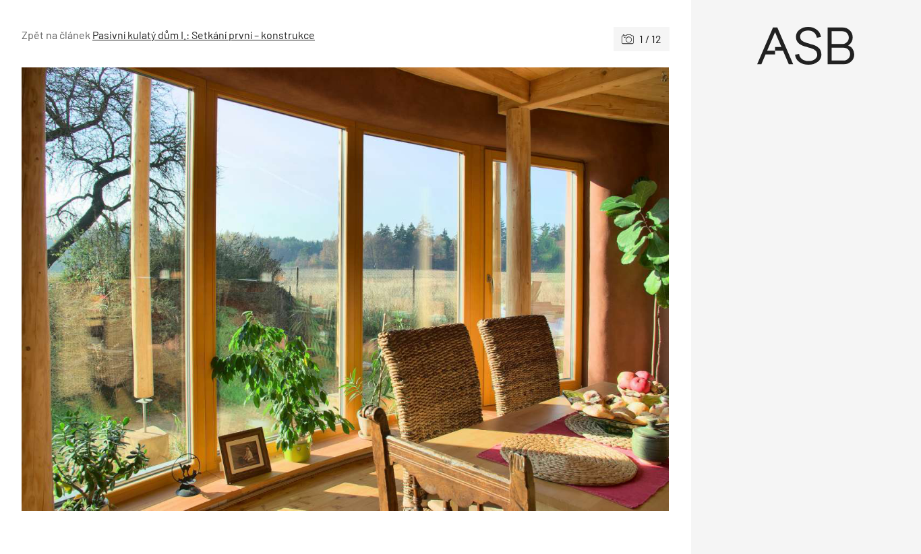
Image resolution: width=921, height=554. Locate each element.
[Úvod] (806, 46)
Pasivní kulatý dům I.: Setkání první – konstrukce (203, 34)
